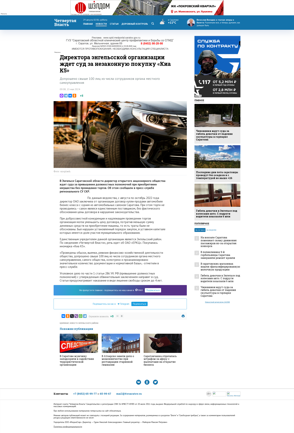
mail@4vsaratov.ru (129, 393)
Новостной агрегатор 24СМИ (217, 302)
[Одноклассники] (74, 95)
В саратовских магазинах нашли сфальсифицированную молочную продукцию (220, 266)
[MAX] (61, 95)
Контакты (61, 393)
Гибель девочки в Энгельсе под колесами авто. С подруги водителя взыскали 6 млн (220, 278)
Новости (101, 23)
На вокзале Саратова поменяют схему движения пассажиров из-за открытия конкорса (219, 242)
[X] (72, 316)
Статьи (114, 23)
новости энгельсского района (84, 322)
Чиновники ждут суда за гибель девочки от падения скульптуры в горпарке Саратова (218, 291)
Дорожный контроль (135, 23)
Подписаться (153, 290)
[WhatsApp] (80, 316)
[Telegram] (66, 95)
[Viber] (76, 316)
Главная (88, 23)
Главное (199, 100)
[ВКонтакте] (70, 95)
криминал (64, 322)
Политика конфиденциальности (68, 426)
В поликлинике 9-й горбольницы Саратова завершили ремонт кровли (218, 255)
